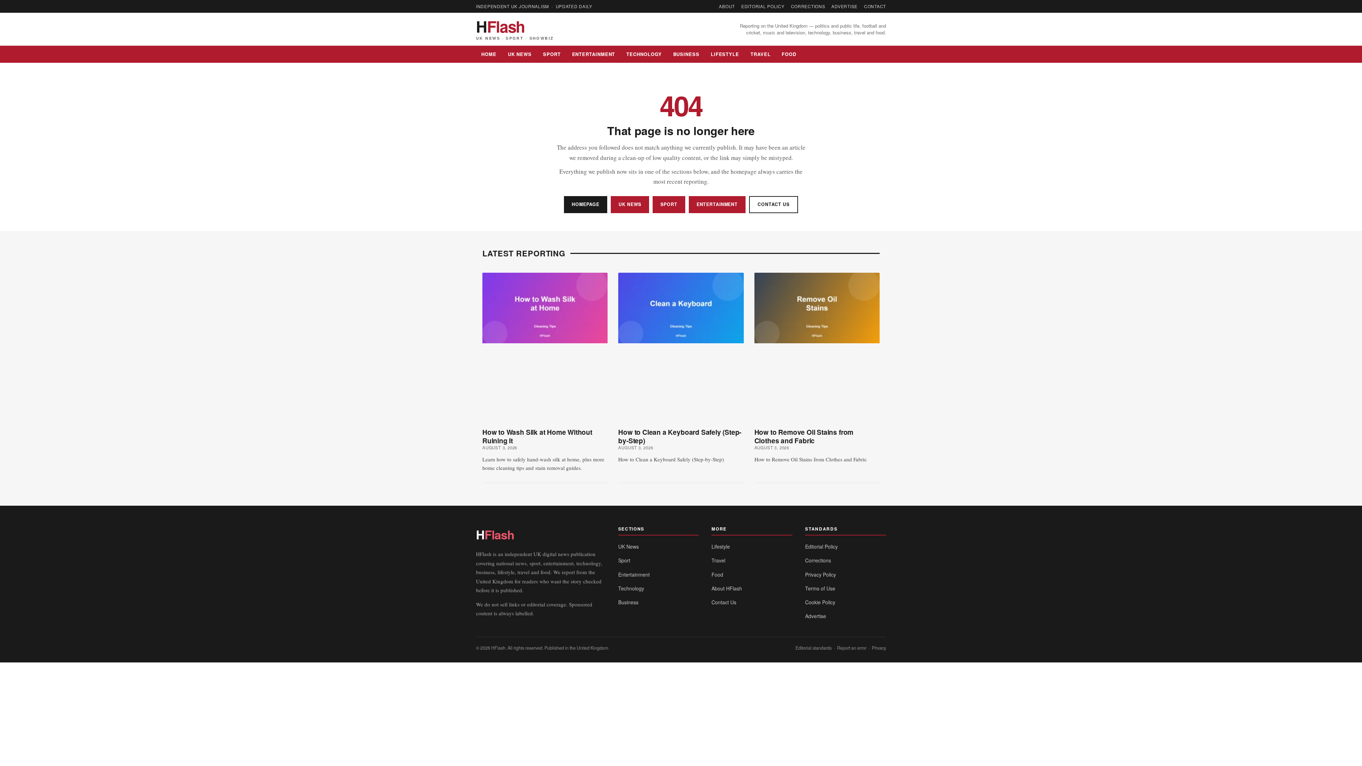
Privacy (879, 648)
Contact (875, 6)
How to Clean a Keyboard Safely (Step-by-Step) (679, 436)
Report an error (852, 648)
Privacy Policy (820, 574)
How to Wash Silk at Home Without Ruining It (537, 436)
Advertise (844, 6)
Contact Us (724, 602)
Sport (552, 54)
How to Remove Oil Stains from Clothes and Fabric (804, 436)
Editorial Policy (763, 6)
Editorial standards (814, 648)
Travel (760, 54)
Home (489, 54)
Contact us (774, 204)
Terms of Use (820, 588)
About (727, 6)
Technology (643, 54)
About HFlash (727, 588)
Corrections (808, 6)
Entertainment (593, 54)
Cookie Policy (820, 602)
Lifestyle (725, 54)
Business (686, 54)
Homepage (585, 204)
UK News (520, 54)
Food (789, 54)
